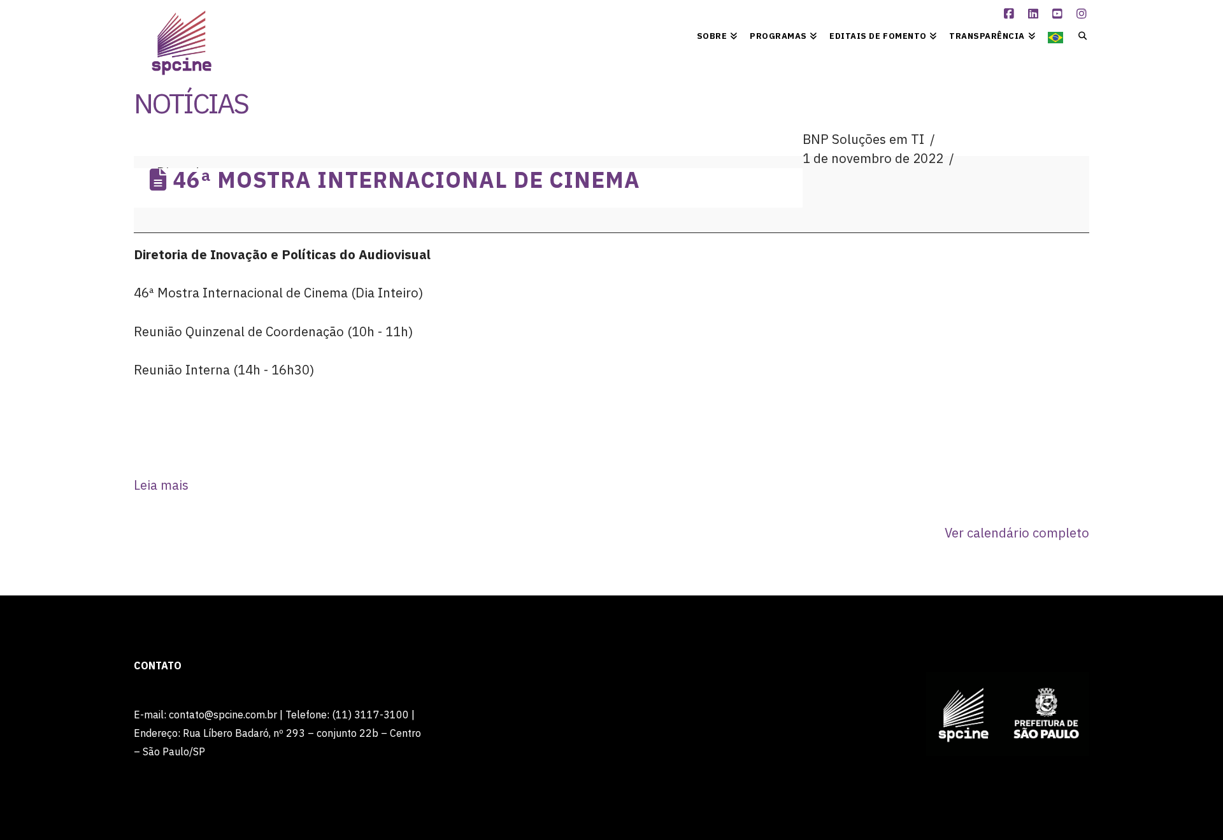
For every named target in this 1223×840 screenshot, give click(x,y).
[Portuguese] (1055, 35)
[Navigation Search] (1079, 35)
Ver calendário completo (1017, 532)
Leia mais (161, 485)
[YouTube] (1059, 14)
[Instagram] (1083, 14)
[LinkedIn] (1035, 14)
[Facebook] (1011, 14)
